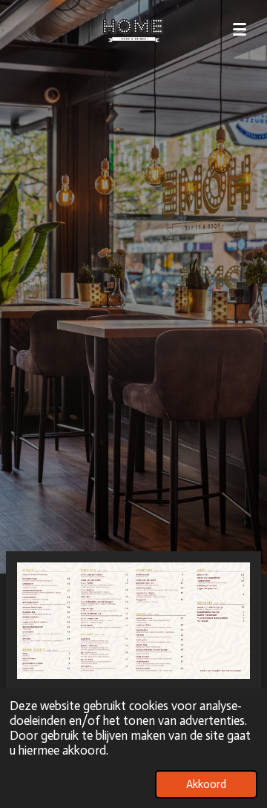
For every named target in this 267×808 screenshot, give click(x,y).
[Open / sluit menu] (239, 29)
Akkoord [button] (206, 784)
